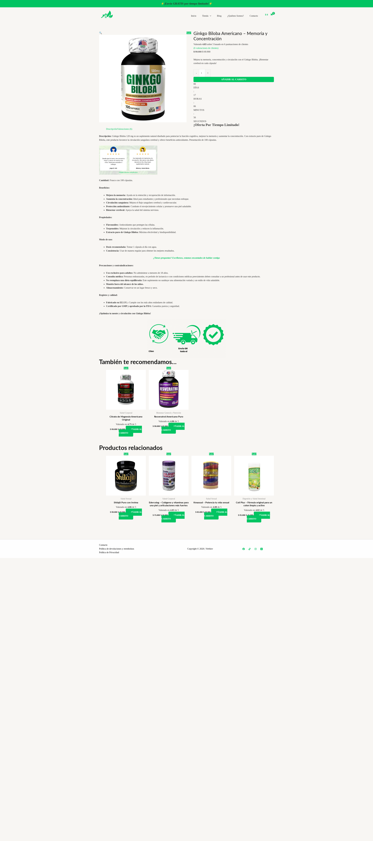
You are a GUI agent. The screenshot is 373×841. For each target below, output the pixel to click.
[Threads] (261, 549)
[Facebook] (243, 549)
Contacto (254, 16)
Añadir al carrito (233, 79)
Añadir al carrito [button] (130, 431)
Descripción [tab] (111, 129)
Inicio (193, 16)
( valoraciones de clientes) (205, 48)
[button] (209, 16)
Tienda (205, 16)
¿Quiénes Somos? (235, 16)
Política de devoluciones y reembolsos (116, 548)
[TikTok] (249, 549)
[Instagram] (255, 549)
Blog (219, 16)
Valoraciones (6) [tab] (124, 129)
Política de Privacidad (109, 552)
